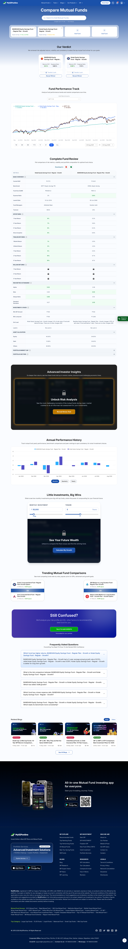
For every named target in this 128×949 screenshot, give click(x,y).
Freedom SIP (84, 843)
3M (22, 145)
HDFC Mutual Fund (34, 910)
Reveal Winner (50, 76)
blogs (106, 719)
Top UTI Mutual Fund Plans (85, 912)
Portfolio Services (85, 853)
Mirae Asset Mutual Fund (19, 910)
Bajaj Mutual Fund (45, 908)
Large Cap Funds (26, 921)
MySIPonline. (24, 930)
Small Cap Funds (70, 921)
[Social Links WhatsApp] (116, 930)
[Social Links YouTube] (108, 930)
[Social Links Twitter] (104, 930)
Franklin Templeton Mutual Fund (64, 912)
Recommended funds (66, 837)
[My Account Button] (122, 3)
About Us (103, 837)
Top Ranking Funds (66, 840)
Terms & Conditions (106, 862)
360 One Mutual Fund (59, 908)
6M (28, 145)
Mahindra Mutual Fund (75, 908)
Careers (102, 853)
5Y (51, 145)
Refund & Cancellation (107, 868)
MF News (63, 872)
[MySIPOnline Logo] (10, 2)
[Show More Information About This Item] (25, 177)
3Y (46, 145)
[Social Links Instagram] (112, 930)
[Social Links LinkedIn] (100, 930)
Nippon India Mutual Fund (51, 914)
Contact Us (103, 850)
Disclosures (104, 875)
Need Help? (105, 3)
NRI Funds (63, 853)
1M (16, 145)
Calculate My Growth (64, 550)
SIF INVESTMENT (85, 840)
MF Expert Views (65, 868)
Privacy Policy (104, 865)
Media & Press (104, 843)
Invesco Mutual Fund (91, 910)
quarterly (64, 481)
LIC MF (102, 910)
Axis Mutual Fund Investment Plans (41, 912)
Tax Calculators (85, 865)
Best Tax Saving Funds (67, 850)
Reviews (82, 875)
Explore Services (21, 858)
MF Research (64, 865)
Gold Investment (85, 850)
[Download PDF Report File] (66, 167)
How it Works (84, 872)
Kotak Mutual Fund (17, 914)
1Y (40, 145)
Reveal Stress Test (64, 412)
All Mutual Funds (65, 847)
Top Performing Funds (67, 843)
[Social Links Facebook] (97, 930)
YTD (34, 145)
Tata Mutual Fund (101, 912)
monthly (55, 481)
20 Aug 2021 (90, 145)
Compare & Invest (85, 868)
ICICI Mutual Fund (31, 908)
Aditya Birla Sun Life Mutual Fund (52, 910)
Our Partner (104, 840)
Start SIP (82, 837)
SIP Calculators (85, 862)
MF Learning (64, 875)
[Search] (113, 3)
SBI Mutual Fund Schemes (33, 914)
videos (113, 719)
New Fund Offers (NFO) (87, 847)
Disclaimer (103, 872)
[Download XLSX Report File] (71, 167)
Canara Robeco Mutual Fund (74, 910)
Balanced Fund (58, 921)
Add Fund (77, 33)
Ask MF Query (104, 847)
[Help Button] (124, 940)
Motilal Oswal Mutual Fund (92, 908)
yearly (73, 481)
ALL (57, 145)
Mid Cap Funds (82, 921)
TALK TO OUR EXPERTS (64, 629)
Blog (61, 862)
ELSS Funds (38, 921)
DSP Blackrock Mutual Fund (20, 912)
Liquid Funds (48, 921)
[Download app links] (71, 798)
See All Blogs (63, 752)
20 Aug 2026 (106, 145)
